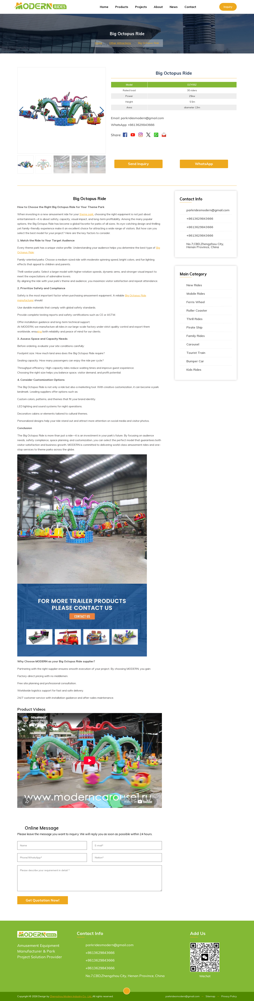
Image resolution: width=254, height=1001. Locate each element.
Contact (190, 7)
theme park (86, 214)
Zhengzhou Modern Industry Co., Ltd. (71, 996)
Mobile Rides (195, 294)
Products (121, 7)
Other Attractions (120, 43)
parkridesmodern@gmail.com (207, 210)
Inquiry (228, 6)
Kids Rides (193, 370)
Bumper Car (195, 361)
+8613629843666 (199, 219)
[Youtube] (132, 134)
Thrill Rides (194, 319)
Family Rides (195, 336)
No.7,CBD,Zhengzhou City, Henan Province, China (205, 245)
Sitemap (210, 996)
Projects (141, 7)
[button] (101, 110)
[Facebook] (124, 134)
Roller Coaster (196, 310)
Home (104, 7)
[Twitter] (147, 134)
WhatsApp (204, 164)
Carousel (192, 344)
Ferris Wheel (195, 302)
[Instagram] (140, 134)
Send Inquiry (138, 164)
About (158, 7)
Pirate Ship (194, 327)
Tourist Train (195, 353)
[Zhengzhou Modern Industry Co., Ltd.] (42, 4)
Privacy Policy (229, 996)
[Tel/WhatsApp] (155, 134)
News (174, 7)
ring (39, 331)
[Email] (163, 134)
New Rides (194, 285)
